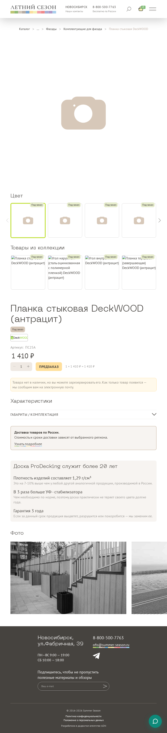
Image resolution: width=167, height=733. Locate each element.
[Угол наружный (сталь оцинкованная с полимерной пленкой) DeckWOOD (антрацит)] (65, 272)
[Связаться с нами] (155, 721)
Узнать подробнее (28, 444)
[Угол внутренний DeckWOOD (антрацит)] (102, 272)
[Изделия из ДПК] (38, 29)
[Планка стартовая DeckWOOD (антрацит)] (28, 272)
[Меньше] (14, 366)
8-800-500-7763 (104, 7)
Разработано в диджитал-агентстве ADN (83, 725)
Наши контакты (74, 11)
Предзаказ (48, 366)
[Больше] (28, 366)
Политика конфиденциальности (83, 716)
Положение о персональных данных (83, 720)
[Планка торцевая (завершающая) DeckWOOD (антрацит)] (139, 272)
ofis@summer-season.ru (111, 645)
